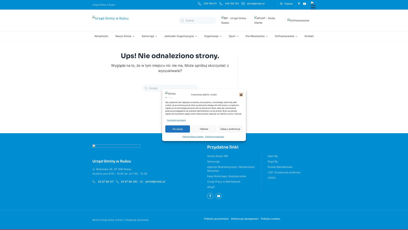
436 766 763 (232, 3)
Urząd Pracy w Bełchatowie (223, 181)
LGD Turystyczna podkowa (284, 172)
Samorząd (213, 161)
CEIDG (272, 177)
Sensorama (143, 219)
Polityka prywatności (214, 136)
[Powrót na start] (112, 20)
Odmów (204, 129)
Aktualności (101, 36)
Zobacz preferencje (230, 129)
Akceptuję (177, 129)
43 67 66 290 (129, 181)
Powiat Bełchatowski (280, 167)
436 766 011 (210, 3)
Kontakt (309, 36)
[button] (241, 94)
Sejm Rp (273, 156)
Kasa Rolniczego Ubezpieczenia (226, 176)
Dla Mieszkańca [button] (255, 36)
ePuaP (211, 187)
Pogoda (288, 3)
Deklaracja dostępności (245, 218)
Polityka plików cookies (193, 136)
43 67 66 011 (105, 181)
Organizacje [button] (211, 36)
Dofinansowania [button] (284, 36)
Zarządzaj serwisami (176, 120)
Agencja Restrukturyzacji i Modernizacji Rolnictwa (231, 168)
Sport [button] (232, 36)
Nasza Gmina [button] (123, 36)
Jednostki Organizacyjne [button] (179, 36)
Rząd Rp (273, 161)
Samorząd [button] (148, 36)
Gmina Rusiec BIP (217, 156)
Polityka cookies (270, 218)
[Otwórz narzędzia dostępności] (313, 4)
